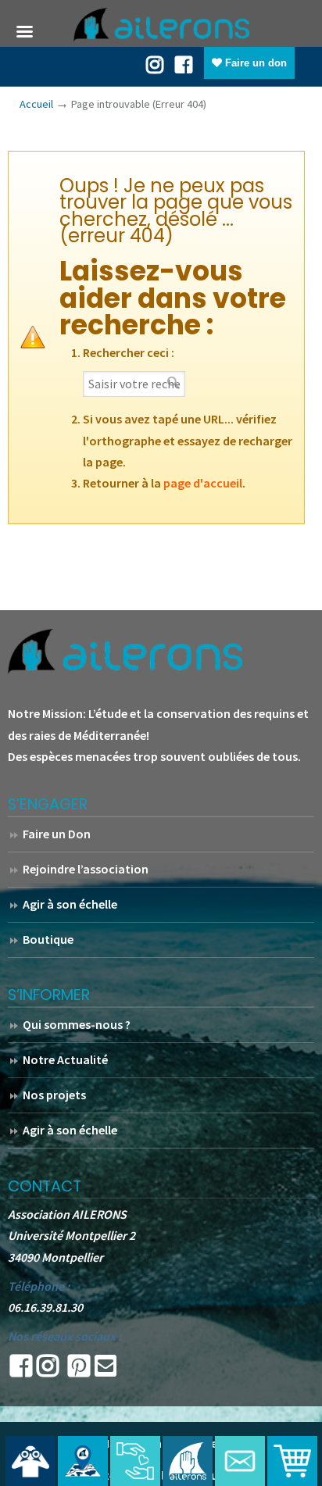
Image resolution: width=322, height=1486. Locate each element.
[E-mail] (105, 1370)
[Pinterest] (79, 1370)
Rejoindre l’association (85, 869)
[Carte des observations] (83, 1461)
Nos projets (54, 1094)
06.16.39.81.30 (45, 1307)
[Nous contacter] (240, 1461)
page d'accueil (202, 483)
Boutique (48, 939)
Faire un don (254, 63)
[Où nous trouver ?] (30, 1461)
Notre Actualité (65, 1059)
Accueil (36, 104)
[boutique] (292, 1461)
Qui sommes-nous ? (77, 1024)
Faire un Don (57, 833)
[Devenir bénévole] (188, 1461)
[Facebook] (183, 63)
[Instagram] (48, 1370)
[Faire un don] (135, 1461)
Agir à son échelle (70, 904)
